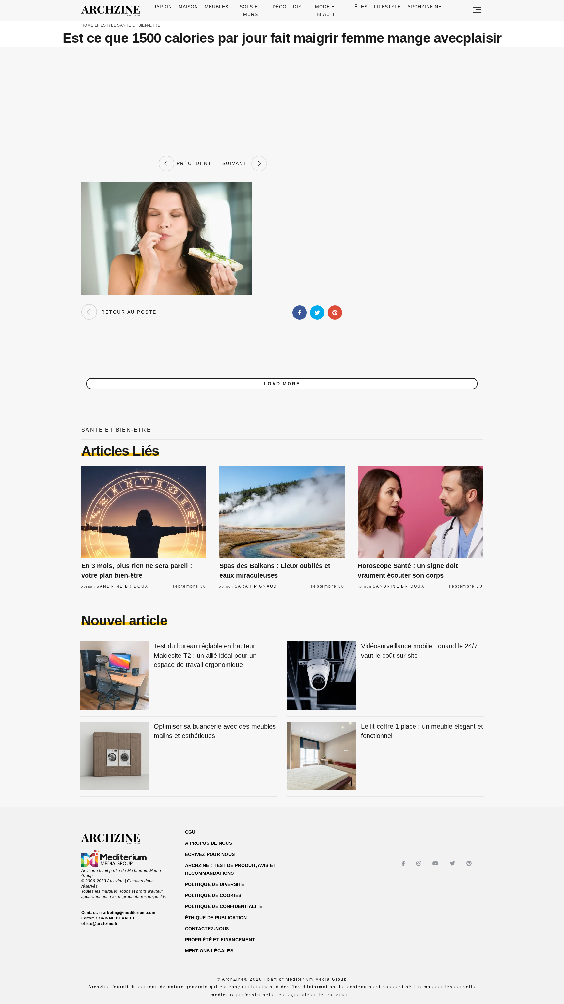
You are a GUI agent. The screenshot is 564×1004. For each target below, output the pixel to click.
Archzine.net (426, 6)
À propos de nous (208, 843)
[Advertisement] (282, 101)
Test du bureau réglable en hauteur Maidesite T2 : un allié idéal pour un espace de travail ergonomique (205, 655)
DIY (297, 6)
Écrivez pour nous (210, 854)
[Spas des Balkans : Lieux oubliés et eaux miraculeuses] (281, 512)
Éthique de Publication (216, 917)
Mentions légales (209, 950)
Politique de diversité (214, 884)
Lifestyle (387, 6)
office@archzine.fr (99, 923)
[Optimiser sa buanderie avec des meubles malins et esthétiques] (114, 756)
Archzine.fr (116, 839)
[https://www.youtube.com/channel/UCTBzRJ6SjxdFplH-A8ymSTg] (436, 863)
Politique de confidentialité (224, 906)
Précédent (193, 163)
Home (87, 25)
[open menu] (477, 10)
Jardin (163, 6)
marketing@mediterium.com (127, 912)
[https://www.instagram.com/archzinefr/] (419, 863)
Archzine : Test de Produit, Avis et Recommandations (230, 869)
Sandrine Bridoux (122, 586)
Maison (188, 6)
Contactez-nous (207, 928)
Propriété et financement (220, 939)
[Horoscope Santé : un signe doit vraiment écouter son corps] (420, 512)
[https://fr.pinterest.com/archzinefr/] (469, 863)
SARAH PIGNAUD (256, 586)
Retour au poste (127, 312)
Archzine (112, 11)
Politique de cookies (213, 895)
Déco (280, 6)
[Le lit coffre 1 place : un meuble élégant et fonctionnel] (321, 756)
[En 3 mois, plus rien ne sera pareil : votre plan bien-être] (143, 512)
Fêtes (359, 6)
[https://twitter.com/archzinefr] (453, 863)
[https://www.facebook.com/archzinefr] (404, 863)
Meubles (216, 6)
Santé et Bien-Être (138, 25)
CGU (190, 832)
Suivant (237, 163)
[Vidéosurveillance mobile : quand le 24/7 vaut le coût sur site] (321, 676)
